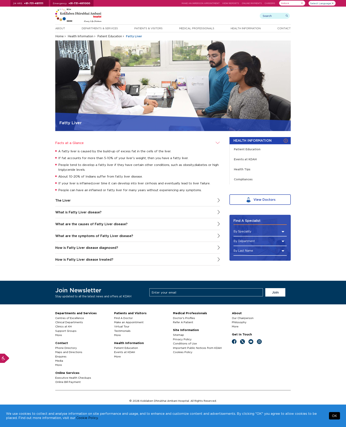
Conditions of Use (185, 343)
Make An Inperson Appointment (201, 3)
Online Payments (252, 3)
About (60, 28)
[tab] (137, 143)
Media (59, 360)
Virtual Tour (121, 326)
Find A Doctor (123, 318)
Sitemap (178, 334)
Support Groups (65, 330)
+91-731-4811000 (79, 3)
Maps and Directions (68, 352)
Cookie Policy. (87, 418)
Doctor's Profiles (184, 318)
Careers (270, 3)
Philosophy (239, 322)
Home (59, 36)
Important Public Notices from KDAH (197, 347)
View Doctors (264, 199)
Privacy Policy (182, 339)
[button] (292, 3)
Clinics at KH (63, 326)
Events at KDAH (245, 159)
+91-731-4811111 (33, 3)
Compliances (243, 179)
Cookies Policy (182, 352)
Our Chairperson (242, 318)
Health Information (246, 28)
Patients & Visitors (148, 28)
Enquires (60, 356)
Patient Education (109, 36)
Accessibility (4, 358)
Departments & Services (100, 28)
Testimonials (122, 330)
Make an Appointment (129, 322)
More (58, 335)
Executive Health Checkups (73, 377)
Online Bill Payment (68, 382)
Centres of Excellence (69, 318)
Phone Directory (66, 347)
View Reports (230, 3)
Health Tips (242, 169)
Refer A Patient (183, 322)
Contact (284, 28)
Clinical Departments (69, 322)
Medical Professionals (196, 28)
